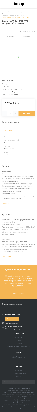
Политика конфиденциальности (18, 346)
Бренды (18, 376)
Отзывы (18, 340)
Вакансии (18, 343)
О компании (18, 333)
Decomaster (13, 84)
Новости (18, 337)
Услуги (18, 352)
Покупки (18, 370)
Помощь (18, 366)
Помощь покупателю (18, 373)
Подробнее (6, 203)
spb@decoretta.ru (11, 323)
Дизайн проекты (18, 357)
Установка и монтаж (18, 360)
